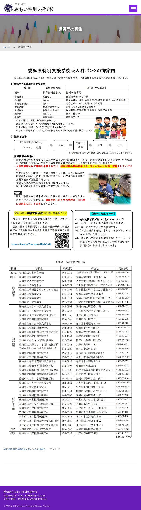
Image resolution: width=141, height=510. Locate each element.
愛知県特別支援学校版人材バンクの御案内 (25, 449)
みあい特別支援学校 (34, 9)
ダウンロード (54, 449)
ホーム (7, 47)
